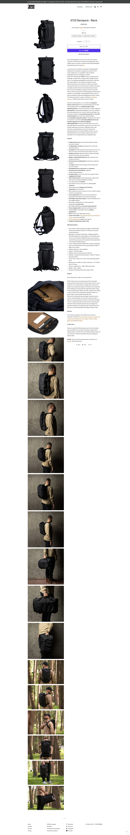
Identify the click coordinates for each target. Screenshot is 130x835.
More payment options (84, 54)
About (29, 824)
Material (84, 33)
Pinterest (70, 826)
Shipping (81, 27)
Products (88, 7)
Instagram (70, 828)
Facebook (70, 824)
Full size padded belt (74, 219)
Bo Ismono (90, 316)
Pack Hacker (79, 320)
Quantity (79, 41)
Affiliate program (51, 824)
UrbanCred (97, 316)
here (83, 65)
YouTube (70, 830)
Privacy (30, 830)
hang (82, 215)
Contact (30, 826)
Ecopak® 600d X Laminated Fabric (83, 36)
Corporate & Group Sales (53, 828)
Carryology (70, 318)
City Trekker (85, 318)
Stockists (49, 826)
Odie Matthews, (78, 318)
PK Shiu (91, 318)
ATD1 (70, 341)
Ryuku (72, 320)
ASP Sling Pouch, (89, 215)
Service (30, 828)
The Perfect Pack (82, 316)
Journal (80, 7)
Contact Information (52, 830)
